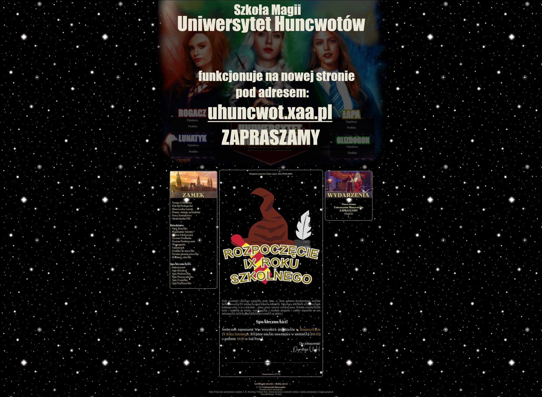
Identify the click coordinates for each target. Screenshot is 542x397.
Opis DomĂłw (180, 228)
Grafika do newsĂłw (183, 250)
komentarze (268, 374)
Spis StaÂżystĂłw (182, 283)
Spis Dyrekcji (179, 270)
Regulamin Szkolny (182, 231)
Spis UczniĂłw (180, 280)
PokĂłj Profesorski (182, 205)
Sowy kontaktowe (182, 215)
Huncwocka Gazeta (182, 209)
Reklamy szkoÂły (181, 257)
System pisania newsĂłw (185, 254)
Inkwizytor (178, 267)
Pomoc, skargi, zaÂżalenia (186, 212)
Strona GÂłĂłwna (182, 202)
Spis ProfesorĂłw (181, 273)
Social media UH (181, 218)
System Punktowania (183, 241)
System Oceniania (181, 238)
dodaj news (281, 383)
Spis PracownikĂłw (183, 276)
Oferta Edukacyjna (182, 234)
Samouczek (178, 247)
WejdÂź (348, 213)
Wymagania (178, 244)
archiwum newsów (264, 383)
